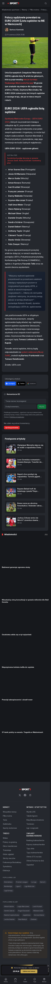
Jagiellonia (26, 873)
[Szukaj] (45, 3)
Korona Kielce (39, 873)
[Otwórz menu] (3, 3)
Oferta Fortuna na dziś (35, 819)
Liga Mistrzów (29, 844)
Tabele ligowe (31, 774)
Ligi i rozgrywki (32, 786)
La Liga (33, 840)
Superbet (30, 823)
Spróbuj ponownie (11, 427)
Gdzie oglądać (8, 812)
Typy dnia (30, 807)
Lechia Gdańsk (9, 877)
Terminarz (30, 782)
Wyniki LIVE (30, 770)
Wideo (5, 796)
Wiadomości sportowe (10, 10)
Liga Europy (8, 849)
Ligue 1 (18, 844)
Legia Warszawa (23, 865)
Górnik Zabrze (9, 869)
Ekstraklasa (8, 840)
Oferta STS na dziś (33, 815)
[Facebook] (25, 753)
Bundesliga (8, 844)
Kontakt (35, 925)
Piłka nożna (34, 10)
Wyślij (41, 407)
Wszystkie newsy (9, 770)
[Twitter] (20, 753)
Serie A (42, 840)
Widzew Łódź (38, 869)
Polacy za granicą (10, 800)
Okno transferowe (10, 804)
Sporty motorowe (10, 786)
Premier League (22, 840)
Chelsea (33, 877)
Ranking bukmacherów (35, 799)
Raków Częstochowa (11, 873)
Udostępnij (11, 383)
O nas (4, 925)
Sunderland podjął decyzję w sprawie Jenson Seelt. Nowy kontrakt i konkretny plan (24, 160)
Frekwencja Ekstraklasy (12, 821)
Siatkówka (7, 782)
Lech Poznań (37, 865)
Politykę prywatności (17, 417)
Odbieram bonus (29, 971)
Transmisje (7, 808)
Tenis (5, 778)
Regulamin (12, 925)
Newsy (24, 10)
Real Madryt (22, 877)
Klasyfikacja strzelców (35, 778)
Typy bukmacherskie (34, 811)
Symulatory (7, 825)
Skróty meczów (9, 817)
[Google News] (30, 753)
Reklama (44, 925)
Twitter (22, 383)
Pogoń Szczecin (24, 869)
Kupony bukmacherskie (35, 803)
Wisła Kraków (9, 865)
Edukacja (6, 829)
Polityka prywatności (23, 925)
